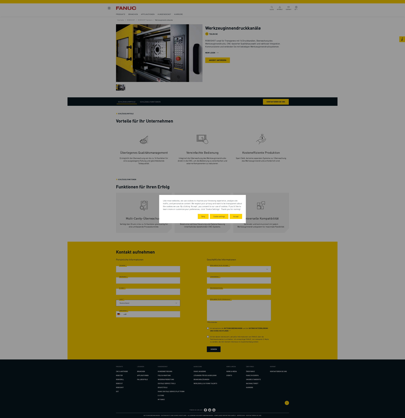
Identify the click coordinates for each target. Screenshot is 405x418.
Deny (203, 216)
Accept (235, 216)
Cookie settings (219, 216)
